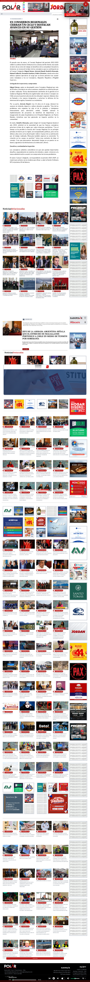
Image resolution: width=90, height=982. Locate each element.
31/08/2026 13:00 (28, 319)
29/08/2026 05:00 (59, 855)
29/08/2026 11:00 (25, 831)
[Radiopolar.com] (2, 14)
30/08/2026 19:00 (25, 610)
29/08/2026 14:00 (42, 772)
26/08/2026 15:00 (57, 269)
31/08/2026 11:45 (42, 470)
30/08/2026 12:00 (59, 651)
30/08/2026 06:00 (25, 691)
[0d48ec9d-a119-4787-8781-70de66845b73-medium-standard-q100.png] (11, 10)
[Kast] (44, 548)
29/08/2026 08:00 (8, 855)
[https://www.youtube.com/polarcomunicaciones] (23, 11)
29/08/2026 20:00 (25, 731)
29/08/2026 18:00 (25, 752)
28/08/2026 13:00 (41, 247)
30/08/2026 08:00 (59, 671)
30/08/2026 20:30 (42, 590)
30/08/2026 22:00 (8, 590)
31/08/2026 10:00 (8, 549)
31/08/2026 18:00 (9, 426)
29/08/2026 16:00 (8, 772)
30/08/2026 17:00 (42, 630)
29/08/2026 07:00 (25, 855)
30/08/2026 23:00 (59, 570)
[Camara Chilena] (78, 522)
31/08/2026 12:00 (25, 470)
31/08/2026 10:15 (59, 492)
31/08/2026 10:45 (25, 492)
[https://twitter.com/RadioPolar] (23, 6)
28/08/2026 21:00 (25, 902)
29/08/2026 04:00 (8, 878)
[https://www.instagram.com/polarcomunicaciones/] (23, 9)
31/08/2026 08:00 (42, 549)
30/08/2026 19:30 (8, 610)
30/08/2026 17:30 (25, 630)
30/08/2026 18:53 (24, 225)
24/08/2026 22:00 (24, 291)
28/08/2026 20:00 (59, 902)
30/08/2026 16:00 (59, 630)
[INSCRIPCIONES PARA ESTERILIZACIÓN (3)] (60, 548)
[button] (85, 4)
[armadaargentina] (12, 335)
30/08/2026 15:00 (8, 651)
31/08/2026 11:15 (59, 470)
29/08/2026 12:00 (8, 831)
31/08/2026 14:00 (9, 448)
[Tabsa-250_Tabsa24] (78, 203)
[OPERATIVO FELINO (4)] (10, 629)
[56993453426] (23, 3)
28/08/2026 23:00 (59, 878)
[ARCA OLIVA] (78, 35)
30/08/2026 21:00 (25, 590)
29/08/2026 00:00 (42, 878)
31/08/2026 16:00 (42, 426)
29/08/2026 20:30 (8, 731)
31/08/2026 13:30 (25, 448)
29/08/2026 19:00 (59, 731)
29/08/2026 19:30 (42, 731)
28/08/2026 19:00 (59, 926)
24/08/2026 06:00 (57, 291)
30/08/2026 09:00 (42, 671)
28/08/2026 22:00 (8, 902)
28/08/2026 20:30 (42, 902)
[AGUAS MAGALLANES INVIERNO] (78, 348)
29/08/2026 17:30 (42, 752)
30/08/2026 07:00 (8, 247)
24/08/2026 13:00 (41, 291)
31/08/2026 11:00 (9, 492)
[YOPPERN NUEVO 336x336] (78, 91)
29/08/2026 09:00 (59, 831)
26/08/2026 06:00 (8, 291)
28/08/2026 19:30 (25, 926)
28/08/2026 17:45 (59, 950)
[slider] (13, 980)
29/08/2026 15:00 (25, 772)
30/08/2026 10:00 (57, 225)
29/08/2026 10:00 (42, 831)
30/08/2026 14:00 (25, 651)
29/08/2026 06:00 (42, 855)
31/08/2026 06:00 (8, 225)
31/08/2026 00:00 (42, 570)
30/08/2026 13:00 (42, 651)
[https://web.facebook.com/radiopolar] (23, 5)
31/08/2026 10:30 (42, 492)
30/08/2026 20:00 (59, 590)
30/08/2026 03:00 (8, 711)
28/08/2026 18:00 (42, 950)
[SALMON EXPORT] (51, 197)
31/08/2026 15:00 (59, 426)
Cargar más (35, 958)
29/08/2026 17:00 (24, 247)
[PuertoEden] (27, 629)
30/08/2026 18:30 (59, 610)
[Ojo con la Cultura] (60, 629)
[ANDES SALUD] (78, 147)
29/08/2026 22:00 (42, 711)
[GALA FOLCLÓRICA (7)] (27, 548)
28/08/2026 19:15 (42, 926)
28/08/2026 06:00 (57, 247)
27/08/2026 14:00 (8, 269)
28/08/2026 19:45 (8, 926)
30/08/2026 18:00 (41, 225)
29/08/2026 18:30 (8, 752)
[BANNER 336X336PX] (17, 197)
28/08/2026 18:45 (8, 950)
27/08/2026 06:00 (24, 269)
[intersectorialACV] (10, 548)
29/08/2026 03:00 (25, 878)
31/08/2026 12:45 (59, 448)
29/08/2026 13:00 (59, 772)
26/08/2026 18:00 (41, 269)
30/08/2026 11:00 (8, 671)
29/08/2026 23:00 (25, 711)
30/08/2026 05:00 (42, 691)
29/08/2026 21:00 (59, 711)
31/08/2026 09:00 (25, 549)
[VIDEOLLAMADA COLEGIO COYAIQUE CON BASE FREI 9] (44, 629)
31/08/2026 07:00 (59, 549)
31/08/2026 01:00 (25, 570)
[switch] (63, 978)
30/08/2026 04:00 (59, 691)
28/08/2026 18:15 (25, 950)
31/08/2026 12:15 (9, 470)
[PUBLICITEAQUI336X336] (78, 896)
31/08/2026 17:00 (25, 426)
